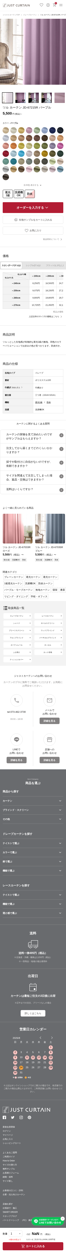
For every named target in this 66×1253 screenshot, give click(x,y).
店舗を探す (8, 1204)
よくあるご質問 (10, 1152)
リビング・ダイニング (16, 596)
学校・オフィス (39, 596)
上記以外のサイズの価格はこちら (44, 316)
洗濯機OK (19, 194)
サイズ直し (8, 1181)
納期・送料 (8, 1177)
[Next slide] (52, 1037)
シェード (16, 623)
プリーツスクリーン (16, 630)
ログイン (48, 5)
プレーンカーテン (13, 577)
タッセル (47, 645)
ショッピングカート (12, 1143)
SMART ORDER (10, 1212)
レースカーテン (48, 616)
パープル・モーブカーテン (18, 589)
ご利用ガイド (9, 1156)
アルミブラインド (16, 638)
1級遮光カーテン (13, 583)
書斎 (62, 589)
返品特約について (51, 239)
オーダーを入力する (30, 207)
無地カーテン (43, 589)
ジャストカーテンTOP (11, 15)
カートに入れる (35, 1246)
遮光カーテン (33, 577)
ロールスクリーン (47, 623)
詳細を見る (16, 387)
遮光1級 (7, 194)
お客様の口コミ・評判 (13, 1190)
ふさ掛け (16, 652)
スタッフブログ (10, 1216)
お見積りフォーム (11, 1173)
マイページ (8, 1135)
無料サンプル (9, 1169)
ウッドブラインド (47, 630)
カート (55, 3)
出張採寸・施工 (10, 1208)
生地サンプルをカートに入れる (35, 219)
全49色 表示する (31, 185)
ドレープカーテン (30, 15)
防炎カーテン (45, 583)
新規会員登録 (9, 1127)
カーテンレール (17, 645)
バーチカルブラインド (47, 638)
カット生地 (47, 652)
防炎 (29, 193)
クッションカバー (16, 659)
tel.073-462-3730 (16, 712)
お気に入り (41, 4)
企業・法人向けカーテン (14, 1194)
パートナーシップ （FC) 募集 (17, 1220)
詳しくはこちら (33, 1013)
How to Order (9, 1161)
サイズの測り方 (10, 1165)
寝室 (55, 589)
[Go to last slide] (49, 1037)
